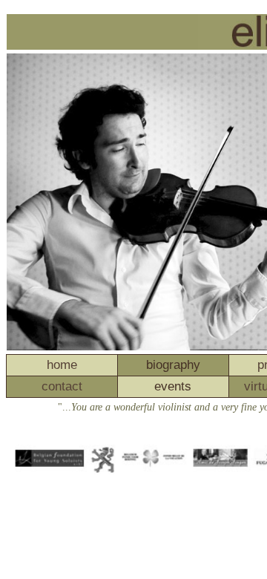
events (172, 386)
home (62, 365)
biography (173, 365)
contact (62, 386)
